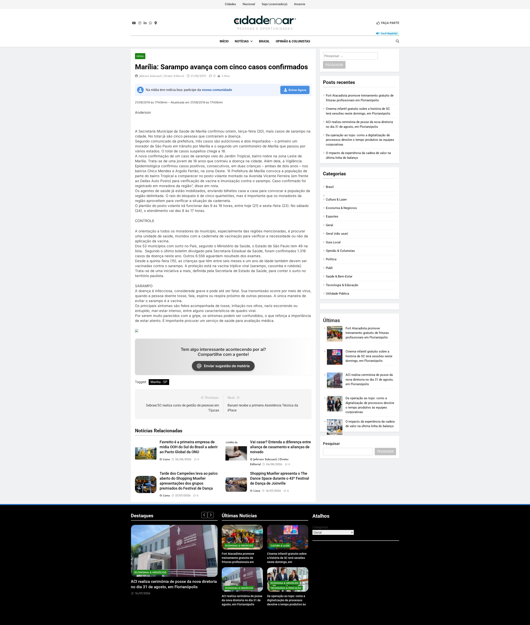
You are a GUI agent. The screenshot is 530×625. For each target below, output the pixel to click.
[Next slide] (210, 515)
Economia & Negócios (341, 208)
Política (331, 259)
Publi (329, 268)
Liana (166, 459)
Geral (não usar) (337, 233)
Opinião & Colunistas (293, 41)
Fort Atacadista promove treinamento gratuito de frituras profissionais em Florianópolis (367, 332)
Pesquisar (331, 443)
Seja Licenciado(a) (274, 4)
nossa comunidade (217, 90)
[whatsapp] (150, 23)
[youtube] (134, 23)
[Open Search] (397, 41)
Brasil (264, 41)
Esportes (332, 216)
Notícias (242, 41)
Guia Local (333, 242)
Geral (140, 56)
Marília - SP (159, 382)
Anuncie (299, 4)
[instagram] (139, 23)
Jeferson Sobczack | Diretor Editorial (161, 76)
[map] (155, 23)
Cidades (230, 4)
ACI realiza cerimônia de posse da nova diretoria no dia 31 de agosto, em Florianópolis (369, 379)
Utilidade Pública (337, 293)
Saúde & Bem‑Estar (339, 276)
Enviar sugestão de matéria (227, 366)
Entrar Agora (297, 90)
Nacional (249, 4)
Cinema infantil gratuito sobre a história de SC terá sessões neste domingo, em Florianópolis (369, 356)
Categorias (320, 527)
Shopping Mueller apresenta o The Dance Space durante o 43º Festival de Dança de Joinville (279, 478)
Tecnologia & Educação (342, 285)
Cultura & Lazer (336, 199)
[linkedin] (145, 23)
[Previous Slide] (204, 515)
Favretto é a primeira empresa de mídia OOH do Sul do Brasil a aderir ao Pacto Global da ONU (189, 447)
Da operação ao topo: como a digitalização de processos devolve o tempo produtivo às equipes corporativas (360, 139)
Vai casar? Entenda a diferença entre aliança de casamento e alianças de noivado (280, 447)
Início (224, 41)
